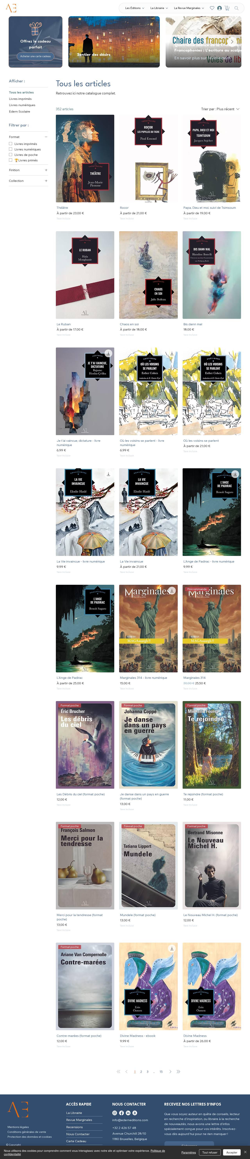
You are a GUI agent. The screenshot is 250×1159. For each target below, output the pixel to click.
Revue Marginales (79, 1092)
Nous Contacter (77, 1106)
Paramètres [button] (188, 1152)
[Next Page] (170, 1043)
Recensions (74, 1099)
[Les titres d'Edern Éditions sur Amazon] (134, 1085)
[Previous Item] (78, 42)
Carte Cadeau (76, 1113)
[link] (199, 223)
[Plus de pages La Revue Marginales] (203, 8)
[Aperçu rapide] (85, 158)
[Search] (236, 8)
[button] (227, 8)
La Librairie (74, 1085)
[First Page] (118, 1043)
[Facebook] (121, 1085)
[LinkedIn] (128, 1085)
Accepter (231, 1152)
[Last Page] (178, 1043)
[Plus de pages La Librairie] (167, 8)
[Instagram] (114, 1085)
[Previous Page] (126, 1043)
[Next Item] (232, 42)
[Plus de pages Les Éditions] (143, 8)
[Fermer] (245, 1152)
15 (161, 1043)
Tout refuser (209, 1152)
